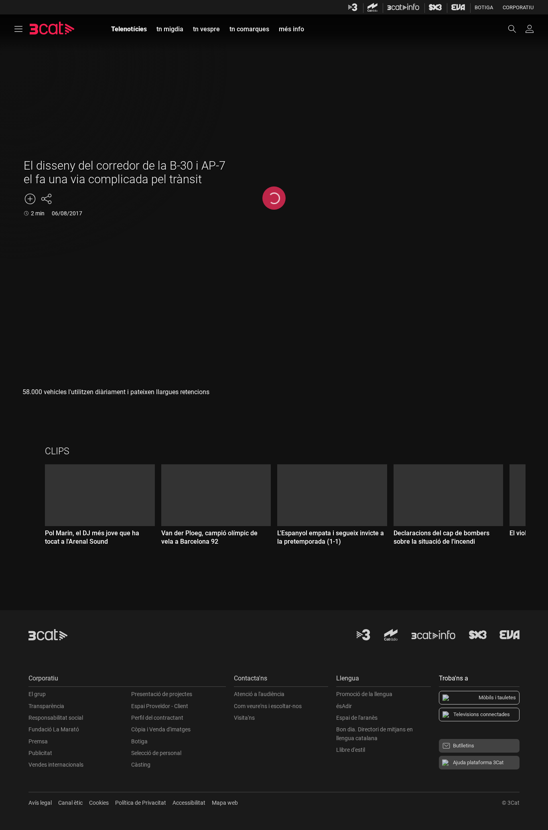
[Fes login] (529, 29)
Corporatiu (518, 7)
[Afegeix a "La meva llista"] (30, 198)
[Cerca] (516, 29)
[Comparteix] (46, 198)
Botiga (484, 7)
